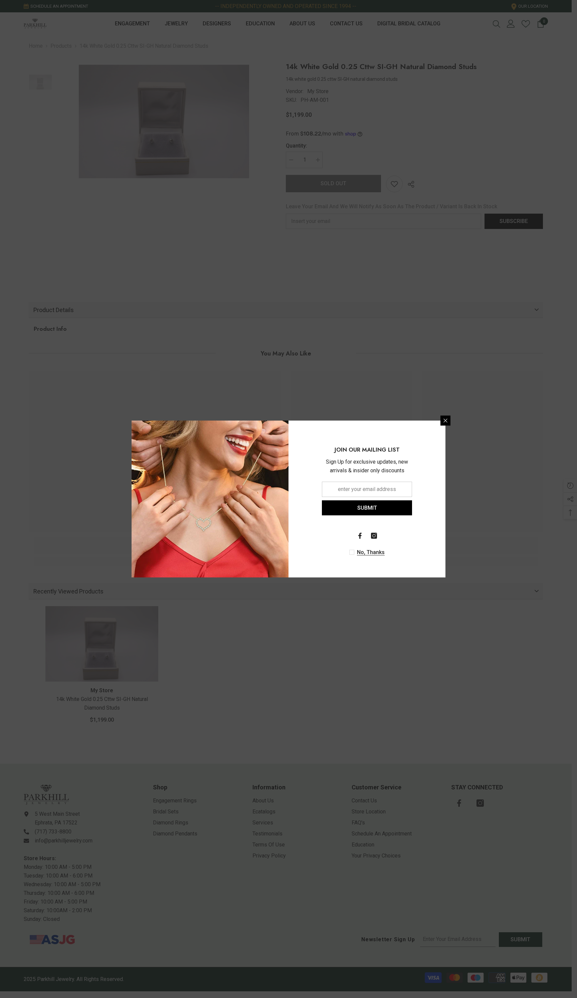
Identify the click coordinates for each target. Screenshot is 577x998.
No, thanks (371, 552)
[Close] (445, 421)
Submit (367, 508)
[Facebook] (360, 536)
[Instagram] (374, 536)
